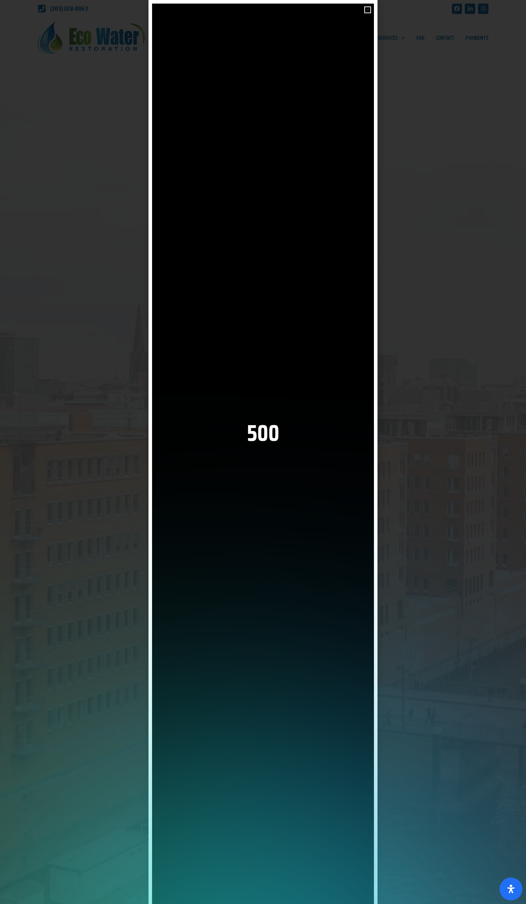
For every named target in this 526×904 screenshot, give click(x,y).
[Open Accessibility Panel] (511, 888)
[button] (367, 10)
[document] (263, 452)
